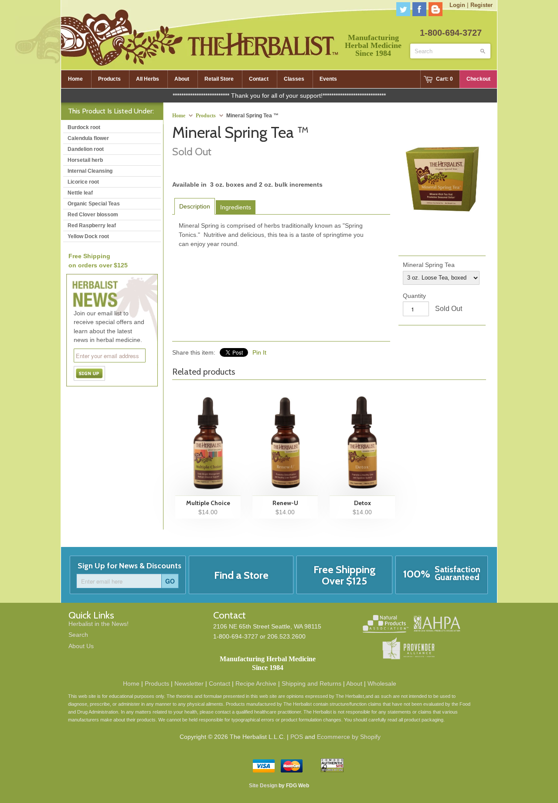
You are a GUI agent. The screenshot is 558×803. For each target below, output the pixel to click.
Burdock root (84, 127)
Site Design (263, 785)
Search (78, 634)
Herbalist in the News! (98, 623)
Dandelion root (86, 149)
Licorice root (83, 182)
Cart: (444, 79)
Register (481, 5)
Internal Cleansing (90, 171)
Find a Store (241, 575)
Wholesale (381, 683)
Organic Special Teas (94, 204)
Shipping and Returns (311, 683)
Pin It (259, 352)
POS (296, 736)
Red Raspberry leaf (92, 225)
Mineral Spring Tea (429, 264)
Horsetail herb (85, 160)
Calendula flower (88, 138)
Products (206, 116)
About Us (81, 645)
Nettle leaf (80, 193)
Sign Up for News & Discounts (129, 566)
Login (457, 5)
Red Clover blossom (93, 215)
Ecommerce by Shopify (349, 736)
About (354, 683)
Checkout (478, 79)
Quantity (414, 295)
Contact (219, 683)
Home (131, 683)
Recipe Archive (255, 683)
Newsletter (189, 683)
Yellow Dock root (88, 236)
